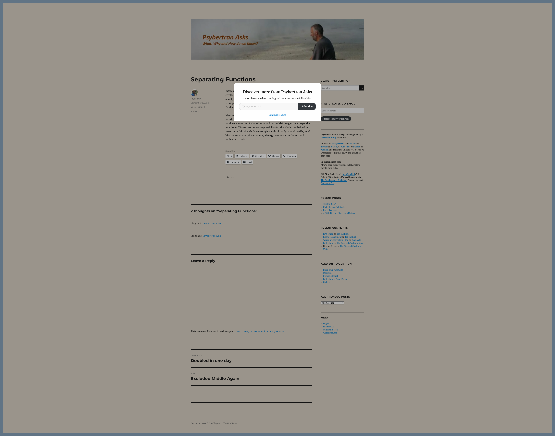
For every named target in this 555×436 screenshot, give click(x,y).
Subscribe (307, 106)
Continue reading (277, 115)
